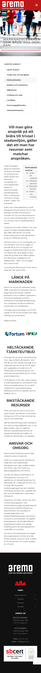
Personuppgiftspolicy (16, 105)
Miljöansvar (12, 90)
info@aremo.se (23, 642)
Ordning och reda (14, 95)
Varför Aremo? (13, 70)
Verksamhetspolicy (15, 110)
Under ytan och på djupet (18, 75)
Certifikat (11, 100)
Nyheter (20, 603)
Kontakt (20, 607)
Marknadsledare (14, 80)
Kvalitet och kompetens (17, 85)
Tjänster (20, 599)
